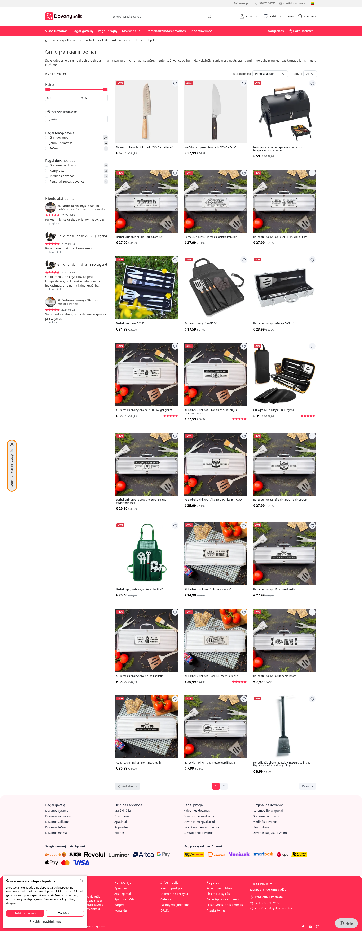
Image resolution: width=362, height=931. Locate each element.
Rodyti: (297, 74)
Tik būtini (64, 913)
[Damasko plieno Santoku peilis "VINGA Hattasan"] (147, 111)
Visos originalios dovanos (67, 40)
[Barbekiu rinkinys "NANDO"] (215, 287)
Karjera (119, 905)
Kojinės (119, 833)
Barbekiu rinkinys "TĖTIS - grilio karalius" (139, 237)
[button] (249, 16)
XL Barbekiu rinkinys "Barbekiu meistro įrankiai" (212, 676)
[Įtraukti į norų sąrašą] (175, 83)
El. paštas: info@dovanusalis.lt (273, 908)
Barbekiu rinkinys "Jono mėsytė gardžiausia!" (211, 762)
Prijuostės (121, 827)
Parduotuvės (303, 31)
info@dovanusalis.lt (295, 3)
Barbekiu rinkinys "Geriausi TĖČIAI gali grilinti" (280, 237)
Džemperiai (122, 816)
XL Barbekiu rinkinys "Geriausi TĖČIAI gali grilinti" (144, 410)
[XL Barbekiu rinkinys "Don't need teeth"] (147, 727)
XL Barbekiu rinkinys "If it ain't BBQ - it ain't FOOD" (214, 499)
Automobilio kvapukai (268, 811)
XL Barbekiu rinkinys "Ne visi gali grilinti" (139, 676)
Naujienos (276, 31)
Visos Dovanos (56, 31)
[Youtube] (310, 926)
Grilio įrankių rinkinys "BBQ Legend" (274, 410)
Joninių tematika (61, 143)
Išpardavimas (201, 31)
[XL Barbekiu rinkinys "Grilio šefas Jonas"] (215, 553)
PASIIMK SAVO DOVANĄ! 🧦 (12, 469)
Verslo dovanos (263, 827)
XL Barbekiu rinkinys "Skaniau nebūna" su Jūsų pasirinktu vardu (211, 412)
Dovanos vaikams (57, 822)
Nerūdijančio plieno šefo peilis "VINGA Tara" (210, 147)
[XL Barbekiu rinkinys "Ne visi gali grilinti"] (147, 640)
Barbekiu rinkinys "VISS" (130, 323)
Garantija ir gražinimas (223, 899)
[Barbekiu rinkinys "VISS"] (147, 287)
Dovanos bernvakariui (199, 816)
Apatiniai (120, 822)
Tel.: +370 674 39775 (267, 903)
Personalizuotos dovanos (166, 31)
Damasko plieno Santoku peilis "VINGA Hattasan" (144, 147)
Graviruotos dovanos (64, 165)
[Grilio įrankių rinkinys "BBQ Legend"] (284, 374)
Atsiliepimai (122, 894)
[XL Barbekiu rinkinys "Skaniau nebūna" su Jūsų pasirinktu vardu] (215, 374)
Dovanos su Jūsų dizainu (270, 833)
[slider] (47, 89)
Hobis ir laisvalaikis (97, 40)
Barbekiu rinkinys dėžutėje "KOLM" (273, 323)
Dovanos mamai (56, 833)
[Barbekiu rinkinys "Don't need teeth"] (284, 553)
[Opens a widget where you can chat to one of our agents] (346, 923)
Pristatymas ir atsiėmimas (225, 905)
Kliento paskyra (171, 888)
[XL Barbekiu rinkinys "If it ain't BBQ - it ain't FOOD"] (215, 464)
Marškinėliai (132, 31)
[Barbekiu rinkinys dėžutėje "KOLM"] (284, 287)
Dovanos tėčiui (55, 827)
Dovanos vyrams (56, 811)
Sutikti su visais (25, 913)
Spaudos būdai (125, 899)
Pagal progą (107, 31)
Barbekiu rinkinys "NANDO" (201, 323)
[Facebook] (303, 926)
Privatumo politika (219, 888)
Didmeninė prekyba (174, 894)
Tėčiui (54, 148)
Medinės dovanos (62, 176)
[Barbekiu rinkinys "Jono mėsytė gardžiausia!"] (215, 727)
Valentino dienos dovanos (202, 827)
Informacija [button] (241, 3)
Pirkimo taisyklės (218, 894)
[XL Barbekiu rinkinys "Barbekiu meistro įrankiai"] (215, 640)
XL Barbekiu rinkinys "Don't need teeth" (139, 762)
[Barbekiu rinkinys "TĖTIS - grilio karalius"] (147, 201)
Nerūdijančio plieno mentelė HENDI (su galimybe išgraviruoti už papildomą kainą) (281, 764)
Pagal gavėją (82, 31)
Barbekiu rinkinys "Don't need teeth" (274, 589)
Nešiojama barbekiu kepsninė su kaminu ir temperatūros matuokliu (278, 149)
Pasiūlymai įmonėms (174, 905)
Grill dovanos (120, 40)
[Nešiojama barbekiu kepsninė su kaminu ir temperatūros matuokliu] (284, 111)
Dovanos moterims (58, 816)
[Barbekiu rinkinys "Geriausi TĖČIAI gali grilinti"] (284, 201)
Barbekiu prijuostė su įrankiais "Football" (139, 589)
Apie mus (121, 888)
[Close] (12, 444)
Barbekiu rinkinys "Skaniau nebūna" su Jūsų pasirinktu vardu (141, 501)
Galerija (165, 899)
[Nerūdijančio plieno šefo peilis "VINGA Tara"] (215, 111)
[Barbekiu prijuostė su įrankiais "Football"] (147, 553)
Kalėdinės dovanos (197, 811)
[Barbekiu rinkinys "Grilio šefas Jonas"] (284, 640)
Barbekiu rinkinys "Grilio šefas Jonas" (274, 676)
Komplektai (57, 171)
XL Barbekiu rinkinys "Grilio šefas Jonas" (208, 589)
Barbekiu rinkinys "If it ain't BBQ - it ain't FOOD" (280, 499)
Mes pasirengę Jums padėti (268, 889)
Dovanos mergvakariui (199, 822)
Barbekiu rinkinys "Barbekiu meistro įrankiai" (211, 237)
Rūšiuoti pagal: (241, 74)
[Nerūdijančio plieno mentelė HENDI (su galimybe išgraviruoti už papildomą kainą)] (284, 727)
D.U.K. (164, 910)
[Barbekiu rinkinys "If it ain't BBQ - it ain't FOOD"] (284, 464)
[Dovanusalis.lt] (64, 16)
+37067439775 (266, 3)
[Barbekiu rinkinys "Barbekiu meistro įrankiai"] (215, 201)
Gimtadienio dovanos (198, 833)
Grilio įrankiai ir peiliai (144, 40)
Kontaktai (121, 910)
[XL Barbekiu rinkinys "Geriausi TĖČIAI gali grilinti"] (147, 374)
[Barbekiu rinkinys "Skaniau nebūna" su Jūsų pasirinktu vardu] (147, 464)
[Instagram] (317, 926)
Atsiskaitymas (216, 910)
